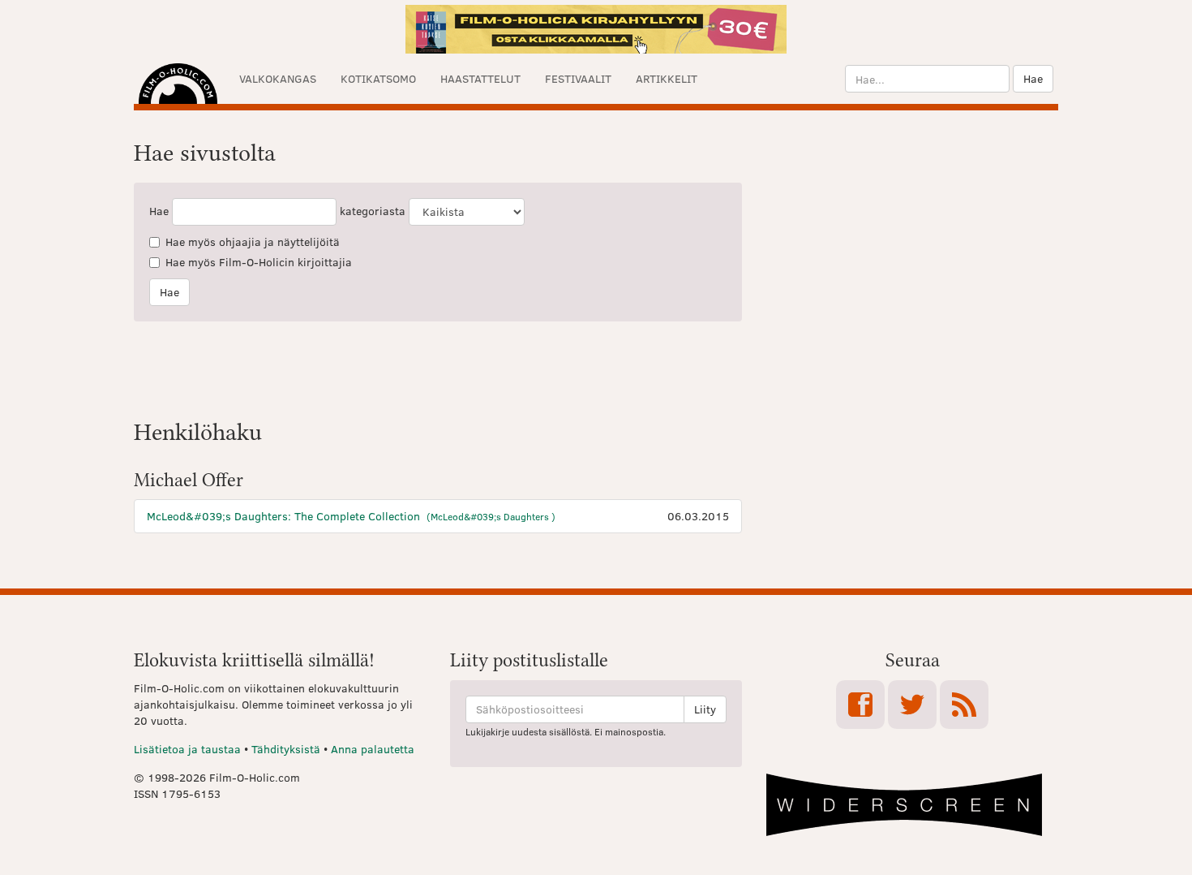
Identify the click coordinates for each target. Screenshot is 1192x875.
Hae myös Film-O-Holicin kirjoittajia (258, 261)
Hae (1033, 78)
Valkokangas (277, 78)
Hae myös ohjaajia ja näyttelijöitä (252, 241)
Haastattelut (480, 78)
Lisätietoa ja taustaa (187, 748)
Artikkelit (666, 78)
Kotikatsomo (378, 78)
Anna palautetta (372, 748)
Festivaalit (578, 78)
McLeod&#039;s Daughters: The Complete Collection (351, 516)
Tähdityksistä (285, 748)
